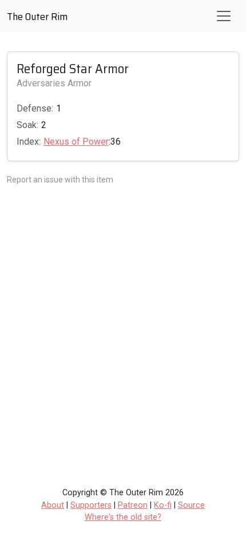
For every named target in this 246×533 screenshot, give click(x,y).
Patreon (133, 505)
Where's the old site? (123, 517)
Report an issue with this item (60, 179)
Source (191, 505)
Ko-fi (163, 505)
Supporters (91, 505)
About (52, 505)
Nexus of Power (76, 141)
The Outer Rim (37, 17)
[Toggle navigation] (223, 16)
